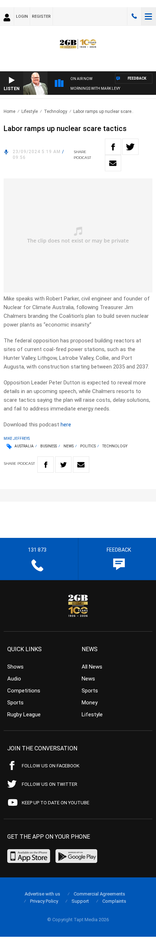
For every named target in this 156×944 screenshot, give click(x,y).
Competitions (23, 690)
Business (48, 446)
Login (22, 16)
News (68, 446)
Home (9, 111)
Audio (14, 678)
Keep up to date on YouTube (55, 802)
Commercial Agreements (99, 894)
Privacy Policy (44, 901)
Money (90, 702)
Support (80, 901)
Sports (15, 702)
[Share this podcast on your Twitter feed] (130, 147)
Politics (88, 446)
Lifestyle (29, 111)
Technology (55, 111)
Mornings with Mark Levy (95, 88)
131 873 (134, 16)
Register (41, 16)
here (66, 424)
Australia (24, 446)
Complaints (114, 901)
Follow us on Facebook (50, 765)
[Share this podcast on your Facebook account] (113, 147)
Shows (15, 666)
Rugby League (24, 714)
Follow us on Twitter (49, 784)
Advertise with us (42, 894)
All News (92, 666)
